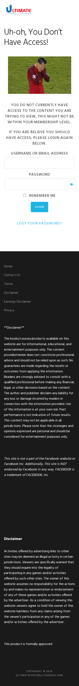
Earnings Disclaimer (17, 302)
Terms (8, 284)
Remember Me (42, 196)
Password (39, 175)
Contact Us (12, 275)
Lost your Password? (39, 223)
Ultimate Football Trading (18, 9)
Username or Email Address (39, 153)
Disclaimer (11, 293)
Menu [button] (70, 9)
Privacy (9, 310)
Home (8, 266)
